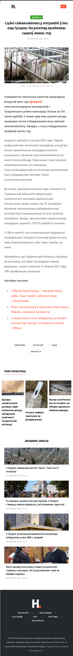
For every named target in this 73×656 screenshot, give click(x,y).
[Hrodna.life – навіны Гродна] (13, 6)
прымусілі (35, 101)
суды (54, 345)
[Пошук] (53, 6)
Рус (63, 6)
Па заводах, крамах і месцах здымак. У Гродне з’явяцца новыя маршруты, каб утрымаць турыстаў (35, 503)
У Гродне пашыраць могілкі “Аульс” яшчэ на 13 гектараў (32, 470)
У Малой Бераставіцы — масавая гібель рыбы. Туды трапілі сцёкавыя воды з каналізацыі (36, 295)
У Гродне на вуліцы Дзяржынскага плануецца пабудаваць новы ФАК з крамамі (32, 536)
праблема (19, 345)
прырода (38, 345)
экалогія (36, 352)
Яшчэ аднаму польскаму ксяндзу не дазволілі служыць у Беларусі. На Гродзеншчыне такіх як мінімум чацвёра (32, 571)
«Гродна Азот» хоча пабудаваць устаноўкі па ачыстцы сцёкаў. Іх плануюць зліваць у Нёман (38, 323)
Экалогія (36, 17)
